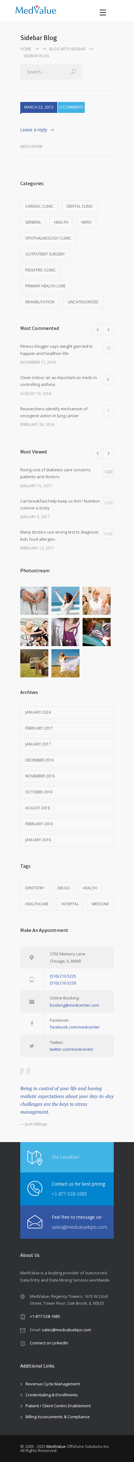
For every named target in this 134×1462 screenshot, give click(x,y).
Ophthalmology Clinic (48, 238)
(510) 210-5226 (63, 983)
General (33, 222)
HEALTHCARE (36, 904)
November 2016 (40, 776)
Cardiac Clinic (39, 206)
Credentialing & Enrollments (52, 1395)
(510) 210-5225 (63, 976)
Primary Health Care (45, 286)
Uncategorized (83, 302)
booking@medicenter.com (74, 1005)
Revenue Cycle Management (53, 1384)
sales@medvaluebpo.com (79, 1226)
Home (25, 49)
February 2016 (39, 824)
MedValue (56, 1446)
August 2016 (37, 808)
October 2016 (38, 792)
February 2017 (39, 728)
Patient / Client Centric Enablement (58, 1406)
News (86, 222)
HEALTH (90, 888)
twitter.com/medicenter (71, 1049)
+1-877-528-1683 (69, 1193)
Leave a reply (33, 130)
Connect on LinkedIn (49, 1343)
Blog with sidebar (67, 49)
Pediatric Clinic (40, 270)
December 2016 (39, 760)
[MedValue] (58, 11)
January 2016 (38, 839)
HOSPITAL (70, 904)
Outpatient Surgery (45, 254)
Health (61, 222)
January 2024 (38, 712)
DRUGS (63, 888)
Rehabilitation (40, 302)
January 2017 (38, 744)
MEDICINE (100, 904)
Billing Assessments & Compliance (58, 1416)
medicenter (31, 146)
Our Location (65, 1156)
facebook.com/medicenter (75, 1027)
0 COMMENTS (71, 107)
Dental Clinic (80, 206)
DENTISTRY (34, 888)
